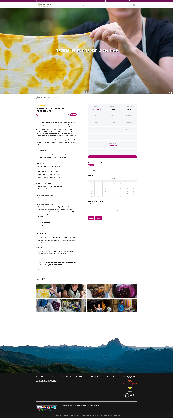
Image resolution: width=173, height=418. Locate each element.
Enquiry (98, 218)
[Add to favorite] (38, 114)
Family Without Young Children (119, 137)
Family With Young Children (106, 137)
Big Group (99, 137)
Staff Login (108, 382)
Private (94, 170)
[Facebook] (68, 114)
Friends (126, 137)
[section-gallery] (170, 93)
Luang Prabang (112, 145)
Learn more (89, 416)
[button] (115, 1)
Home (40, 97)
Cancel (91, 218)
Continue (84, 416)
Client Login (108, 379)
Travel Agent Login (109, 381)
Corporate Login (109, 384)
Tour (45, 97)
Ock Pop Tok (96, 109)
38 (128, 109)
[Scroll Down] (86, 92)
